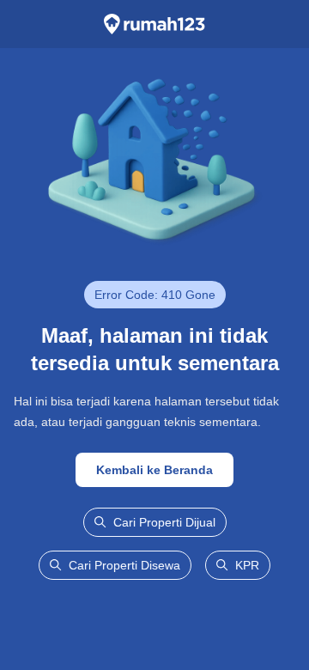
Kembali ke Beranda (154, 470)
